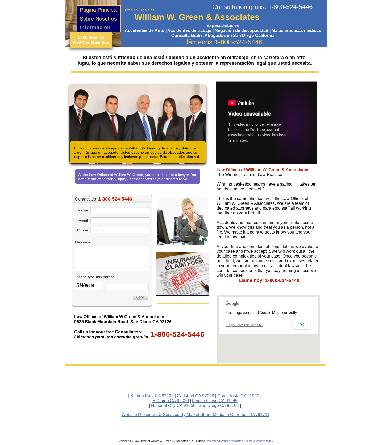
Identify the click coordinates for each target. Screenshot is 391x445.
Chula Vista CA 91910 (238, 396)
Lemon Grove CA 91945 (215, 400)
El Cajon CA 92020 (170, 400)
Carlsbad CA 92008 (195, 396)
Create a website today (258, 440)
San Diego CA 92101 (219, 405)
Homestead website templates (224, 440)
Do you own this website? (244, 325)
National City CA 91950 (173, 405)
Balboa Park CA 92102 (152, 396)
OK (301, 325)
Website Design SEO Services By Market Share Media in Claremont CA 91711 (195, 414)
